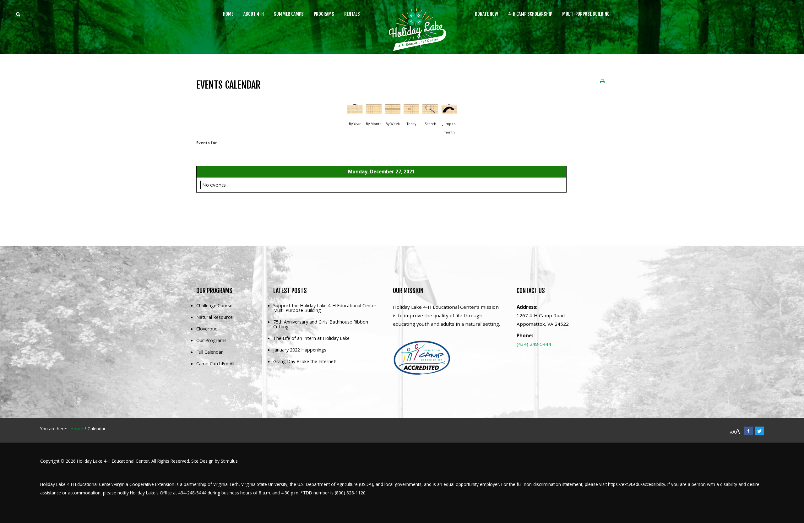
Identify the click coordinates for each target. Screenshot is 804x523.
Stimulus (229, 461)
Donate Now (486, 14)
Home (228, 14)
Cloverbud (207, 329)
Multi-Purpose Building (586, 14)
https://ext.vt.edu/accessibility (636, 484)
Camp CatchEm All (215, 364)
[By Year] (355, 111)
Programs (324, 14)
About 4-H (253, 14)
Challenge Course (214, 305)
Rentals (352, 14)
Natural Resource (214, 317)
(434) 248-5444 (534, 344)
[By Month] (374, 111)
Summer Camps (289, 14)
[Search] (430, 111)
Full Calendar (209, 352)
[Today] (411, 111)
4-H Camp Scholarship (530, 14)
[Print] (602, 81)
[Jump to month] (449, 111)
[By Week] (392, 111)
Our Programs (211, 340)
